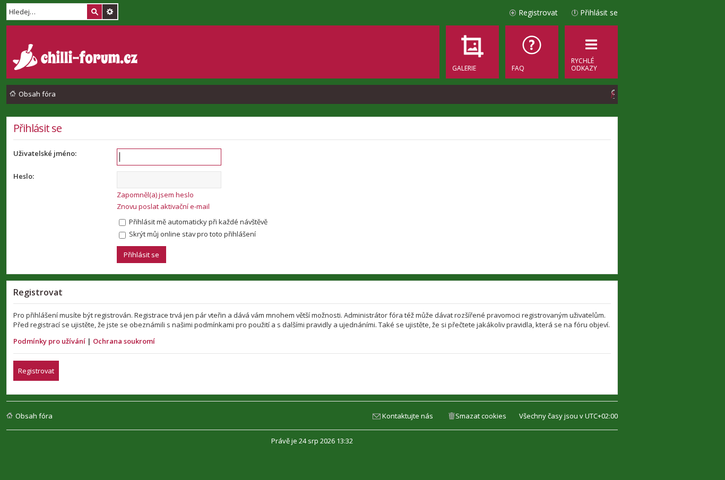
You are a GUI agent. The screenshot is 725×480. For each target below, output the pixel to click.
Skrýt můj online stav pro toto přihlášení (191, 234)
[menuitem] (531, 51)
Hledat (94, 11)
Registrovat (36, 371)
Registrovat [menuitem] (538, 12)
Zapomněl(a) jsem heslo (155, 194)
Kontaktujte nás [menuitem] (407, 416)
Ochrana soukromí (124, 341)
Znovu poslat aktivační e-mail (163, 206)
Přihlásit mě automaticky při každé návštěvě (197, 221)
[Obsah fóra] (76, 58)
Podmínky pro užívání (49, 341)
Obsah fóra (34, 416)
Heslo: (23, 176)
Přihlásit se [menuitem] (599, 12)
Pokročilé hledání (109, 11)
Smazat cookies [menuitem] (480, 416)
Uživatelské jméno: (44, 153)
